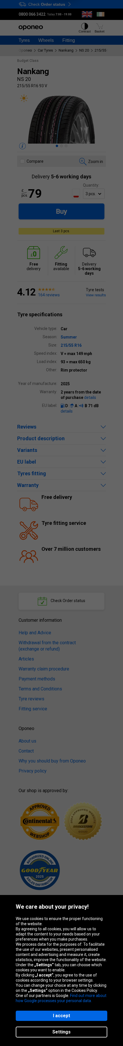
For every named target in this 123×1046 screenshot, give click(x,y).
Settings (61, 1032)
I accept (61, 1015)
